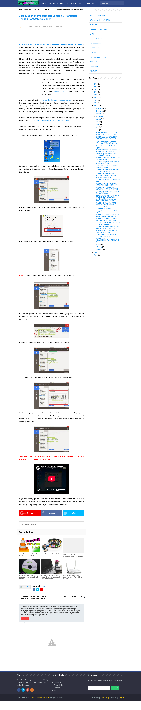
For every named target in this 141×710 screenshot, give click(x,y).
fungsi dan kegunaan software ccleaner (57, 100)
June (98, 124)
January (99, 250)
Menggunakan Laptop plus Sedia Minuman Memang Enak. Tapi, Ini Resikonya (50, 577)
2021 (96, 89)
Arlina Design (105, 698)
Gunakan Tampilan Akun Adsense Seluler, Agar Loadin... (107, 162)
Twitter (73, 513)
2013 (96, 255)
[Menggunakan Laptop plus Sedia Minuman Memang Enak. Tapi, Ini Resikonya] (51, 566)
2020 (96, 92)
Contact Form (59, 680)
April (97, 130)
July (97, 122)
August (98, 119)
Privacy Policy (59, 685)
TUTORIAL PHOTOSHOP (98, 57)
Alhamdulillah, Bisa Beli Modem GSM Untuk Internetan (106, 208)
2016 (96, 103)
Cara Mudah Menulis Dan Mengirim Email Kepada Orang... (108, 170)
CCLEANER (28, 9)
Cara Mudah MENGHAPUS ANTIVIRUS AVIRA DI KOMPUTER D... (108, 188)
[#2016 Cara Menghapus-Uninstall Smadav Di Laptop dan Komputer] (73, 545)
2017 (96, 100)
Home (21, 9)
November (99, 111)
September (100, 116)
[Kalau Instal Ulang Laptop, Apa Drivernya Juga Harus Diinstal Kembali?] (29, 566)
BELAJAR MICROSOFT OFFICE (100, 20)
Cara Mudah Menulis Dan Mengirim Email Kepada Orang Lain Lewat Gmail (34, 597)
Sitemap (57, 688)
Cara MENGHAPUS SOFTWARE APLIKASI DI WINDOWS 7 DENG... (107, 219)
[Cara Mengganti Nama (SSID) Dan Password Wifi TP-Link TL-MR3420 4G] (73, 566)
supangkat (37, 586)
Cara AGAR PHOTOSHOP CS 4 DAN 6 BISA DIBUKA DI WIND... (108, 223)
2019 (96, 95)
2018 (96, 97)
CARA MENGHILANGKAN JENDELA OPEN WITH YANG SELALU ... (107, 196)
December (99, 108)
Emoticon (25, 619)
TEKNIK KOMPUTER (49, 9)
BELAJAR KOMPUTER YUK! (73, 596)
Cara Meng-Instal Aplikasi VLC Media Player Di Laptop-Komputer (28, 555)
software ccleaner (60, 91)
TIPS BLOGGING (95, 43)
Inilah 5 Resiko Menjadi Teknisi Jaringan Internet (106, 166)
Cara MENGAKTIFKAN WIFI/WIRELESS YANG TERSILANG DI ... (107, 240)
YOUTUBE (93, 71)
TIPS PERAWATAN (63, 9)
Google (30, 513)
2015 (96, 105)
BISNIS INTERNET (96, 25)
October (99, 114)
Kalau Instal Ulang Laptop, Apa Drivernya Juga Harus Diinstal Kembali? (28, 577)
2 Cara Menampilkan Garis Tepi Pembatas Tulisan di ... (106, 235)
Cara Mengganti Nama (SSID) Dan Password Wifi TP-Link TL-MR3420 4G (73, 577)
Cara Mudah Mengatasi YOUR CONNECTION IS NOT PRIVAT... (106, 204)
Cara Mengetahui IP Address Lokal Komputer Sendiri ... (108, 158)
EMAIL (92, 34)
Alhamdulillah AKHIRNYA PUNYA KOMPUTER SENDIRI (107, 231)
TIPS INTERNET (95, 48)
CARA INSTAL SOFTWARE (99, 29)
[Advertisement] (34, 35)
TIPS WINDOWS (95, 52)
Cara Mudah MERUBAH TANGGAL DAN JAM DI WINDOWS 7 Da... (107, 227)
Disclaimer (57, 682)
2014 (96, 252)
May (97, 127)
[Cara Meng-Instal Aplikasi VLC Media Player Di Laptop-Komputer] (29, 545)
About (56, 690)
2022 (96, 86)
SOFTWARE (37, 9)
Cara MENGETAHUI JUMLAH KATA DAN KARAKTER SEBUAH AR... (107, 215)
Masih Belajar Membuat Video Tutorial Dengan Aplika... (106, 154)
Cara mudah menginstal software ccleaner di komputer (49, 120)
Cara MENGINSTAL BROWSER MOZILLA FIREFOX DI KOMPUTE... (107, 184)
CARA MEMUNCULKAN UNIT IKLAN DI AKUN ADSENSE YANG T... (108, 151)
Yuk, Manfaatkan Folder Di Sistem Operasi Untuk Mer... (107, 192)
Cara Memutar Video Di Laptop (50, 554)
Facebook (52, 513)
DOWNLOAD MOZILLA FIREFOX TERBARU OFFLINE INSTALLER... (107, 143)
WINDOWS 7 (94, 62)
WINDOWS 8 (94, 66)
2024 (96, 84)
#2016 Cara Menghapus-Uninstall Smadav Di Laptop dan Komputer (73, 555)
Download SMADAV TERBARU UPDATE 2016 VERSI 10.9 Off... (106, 133)
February (99, 247)
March (98, 244)
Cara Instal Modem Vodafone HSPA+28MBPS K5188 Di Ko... (106, 200)
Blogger (121, 698)
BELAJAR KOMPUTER (97, 15)
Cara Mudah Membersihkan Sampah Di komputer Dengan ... (107, 174)
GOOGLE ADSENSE (96, 39)
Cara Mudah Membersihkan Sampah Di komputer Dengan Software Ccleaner (50, 44)
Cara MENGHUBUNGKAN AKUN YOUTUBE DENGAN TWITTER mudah (106, 138)
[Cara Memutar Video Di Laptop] (51, 545)
